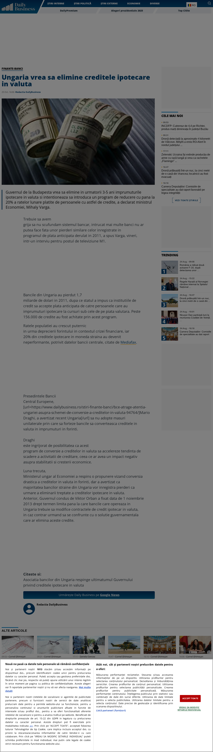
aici (31, 725)
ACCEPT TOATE (190, 698)
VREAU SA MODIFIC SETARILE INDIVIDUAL (189, 709)
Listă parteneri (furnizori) (111, 710)
